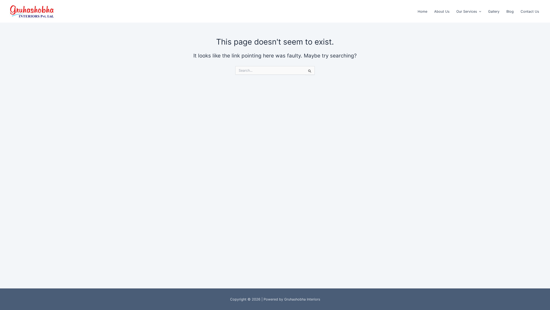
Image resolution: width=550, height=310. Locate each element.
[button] (479, 11)
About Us (441, 11)
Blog (510, 11)
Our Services (466, 11)
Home (422, 11)
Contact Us (530, 11)
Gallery (494, 11)
